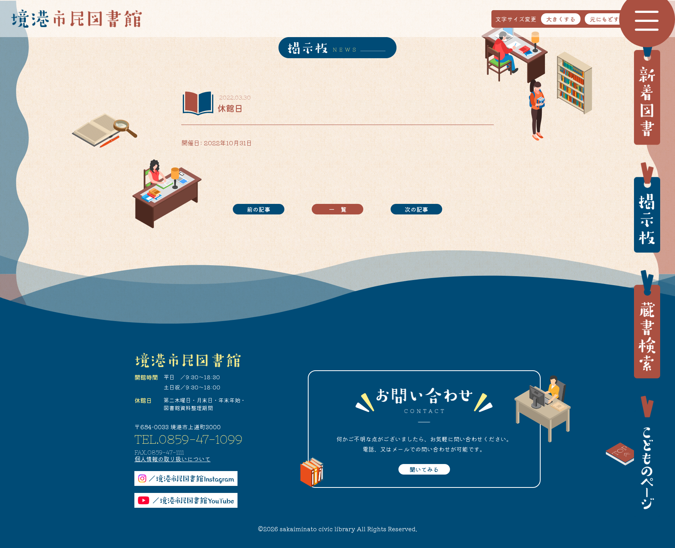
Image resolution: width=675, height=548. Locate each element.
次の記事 (416, 209)
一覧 (340, 209)
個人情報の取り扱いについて (172, 459)
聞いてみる (424, 469)
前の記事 (258, 209)
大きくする (560, 19)
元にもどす (604, 19)
